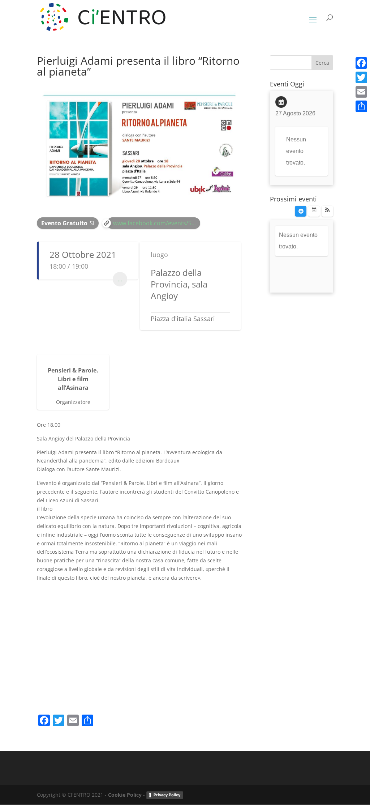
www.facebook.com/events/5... (154, 223)
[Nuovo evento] (300, 211)
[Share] (361, 106)
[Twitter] (361, 77)
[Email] (361, 92)
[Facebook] (361, 63)
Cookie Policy (125, 794)
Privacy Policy (167, 794)
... (120, 279)
